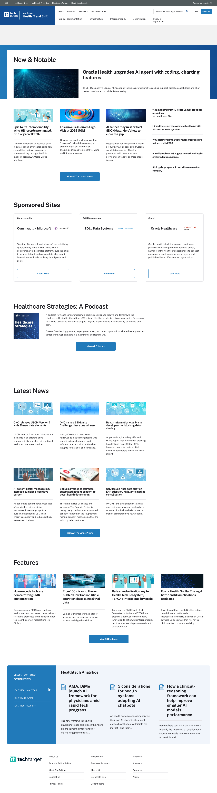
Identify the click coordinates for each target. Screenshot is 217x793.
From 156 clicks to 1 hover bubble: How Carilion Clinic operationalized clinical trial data (81, 596)
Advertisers (97, 756)
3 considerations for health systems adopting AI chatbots (134, 696)
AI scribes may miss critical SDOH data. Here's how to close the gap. (124, 130)
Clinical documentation (70, 19)
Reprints (137, 756)
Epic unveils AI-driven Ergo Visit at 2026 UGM (77, 128)
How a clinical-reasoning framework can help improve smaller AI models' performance (181, 700)
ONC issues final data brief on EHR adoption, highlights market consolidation (125, 491)
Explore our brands (201, 3)
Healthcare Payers (60, 3)
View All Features (108, 639)
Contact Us (54, 777)
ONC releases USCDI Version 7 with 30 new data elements (32, 424)
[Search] (187, 11)
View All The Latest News (80, 176)
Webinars (83, 11)
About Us (53, 756)
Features (71, 11)
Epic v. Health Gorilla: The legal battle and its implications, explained (181, 594)
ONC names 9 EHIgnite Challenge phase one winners (78, 424)
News (61, 11)
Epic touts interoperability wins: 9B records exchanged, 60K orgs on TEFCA (33, 130)
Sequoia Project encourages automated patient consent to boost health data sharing (77, 491)
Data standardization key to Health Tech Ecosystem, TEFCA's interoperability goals (132, 594)
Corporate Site (98, 777)
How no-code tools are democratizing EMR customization (28, 594)
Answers (137, 763)
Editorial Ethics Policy (60, 763)
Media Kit (96, 770)
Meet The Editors (57, 770)
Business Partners (100, 763)
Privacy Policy (56, 783)
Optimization (139, 19)
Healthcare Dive (20, 3)
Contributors (97, 783)
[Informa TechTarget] (6, 3)
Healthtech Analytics (40, 3)
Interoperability (118, 19)
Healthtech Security (79, 3)
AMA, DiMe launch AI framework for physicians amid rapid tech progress (84, 698)
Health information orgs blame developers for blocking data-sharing (124, 425)
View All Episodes (96, 346)
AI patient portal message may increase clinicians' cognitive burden (32, 491)
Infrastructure (96, 19)
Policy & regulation (158, 20)
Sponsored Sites (98, 11)
